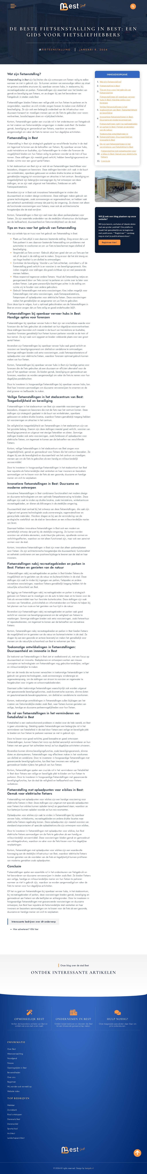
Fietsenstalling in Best (110, 85)
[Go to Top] (137, 1152)
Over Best (11, 1049)
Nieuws (10, 1063)
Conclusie (105, 161)
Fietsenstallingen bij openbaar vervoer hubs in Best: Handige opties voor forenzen (117, 100)
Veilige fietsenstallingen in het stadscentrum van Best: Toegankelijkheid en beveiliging (118, 110)
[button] (133, 6)
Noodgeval (12, 1058)
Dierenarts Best (13, 1119)
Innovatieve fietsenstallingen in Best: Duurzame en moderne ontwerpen (116, 118)
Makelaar (11, 1105)
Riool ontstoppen (14, 1114)
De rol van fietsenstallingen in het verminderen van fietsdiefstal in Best (116, 145)
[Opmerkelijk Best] (29, 1012)
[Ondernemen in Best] (73, 1012)
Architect (11, 1133)
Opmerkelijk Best (29, 1019)
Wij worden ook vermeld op (19, 1086)
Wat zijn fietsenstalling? (110, 81)
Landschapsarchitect (15, 1137)
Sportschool (12, 1128)
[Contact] (117, 1012)
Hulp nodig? (117, 1019)
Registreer (11, 1081)
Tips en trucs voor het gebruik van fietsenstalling (115, 91)
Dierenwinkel (12, 1123)
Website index (13, 1091)
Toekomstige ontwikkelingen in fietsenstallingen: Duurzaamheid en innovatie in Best (116, 137)
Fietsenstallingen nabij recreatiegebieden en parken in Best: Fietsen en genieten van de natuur (118, 127)
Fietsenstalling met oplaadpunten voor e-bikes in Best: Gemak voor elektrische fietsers (119, 154)
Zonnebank (12, 1109)
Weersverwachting (15, 1053)
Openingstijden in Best (16, 1067)
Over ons (11, 1077)
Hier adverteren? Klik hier (25, 929)
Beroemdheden (13, 1072)
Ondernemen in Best (73, 1019)
